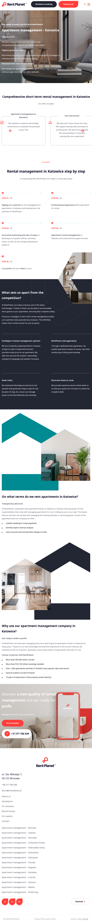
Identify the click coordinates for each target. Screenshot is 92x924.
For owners (7, 816)
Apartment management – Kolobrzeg (20, 892)
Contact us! (68, 4)
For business (8, 806)
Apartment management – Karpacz (19, 882)
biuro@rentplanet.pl (12, 790)
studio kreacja (76, 919)
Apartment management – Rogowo (19, 867)
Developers (7, 801)
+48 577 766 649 (9, 784)
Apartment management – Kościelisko (20, 852)
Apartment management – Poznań (18, 862)
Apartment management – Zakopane (20, 857)
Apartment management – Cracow (18, 877)
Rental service (8, 811)
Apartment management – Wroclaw (19, 837)
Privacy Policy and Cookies (45, 919)
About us (6, 796)
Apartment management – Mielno (18, 887)
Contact (5, 821)
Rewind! (79, 901)
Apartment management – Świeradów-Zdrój (23, 847)
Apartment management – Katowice (19, 872)
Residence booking (43, 4)
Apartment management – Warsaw (19, 827)
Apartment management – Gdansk (18, 832)
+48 (20, 733)
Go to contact (13, 723)
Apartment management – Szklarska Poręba (23, 842)
